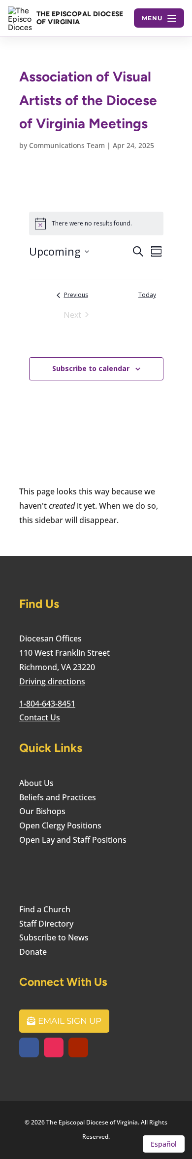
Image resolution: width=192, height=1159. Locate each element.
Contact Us (39, 717)
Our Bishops (42, 811)
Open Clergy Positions (60, 825)
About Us (36, 783)
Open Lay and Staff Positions (73, 839)
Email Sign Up (69, 1021)
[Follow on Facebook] (29, 1047)
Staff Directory (46, 923)
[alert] (96, 223)
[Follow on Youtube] (78, 1047)
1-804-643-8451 (47, 703)
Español (164, 1144)
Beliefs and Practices (57, 797)
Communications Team (67, 145)
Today (147, 295)
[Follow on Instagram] (54, 1047)
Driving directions (52, 681)
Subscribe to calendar (90, 368)
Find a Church (44, 909)
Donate (33, 951)
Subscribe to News (54, 937)
